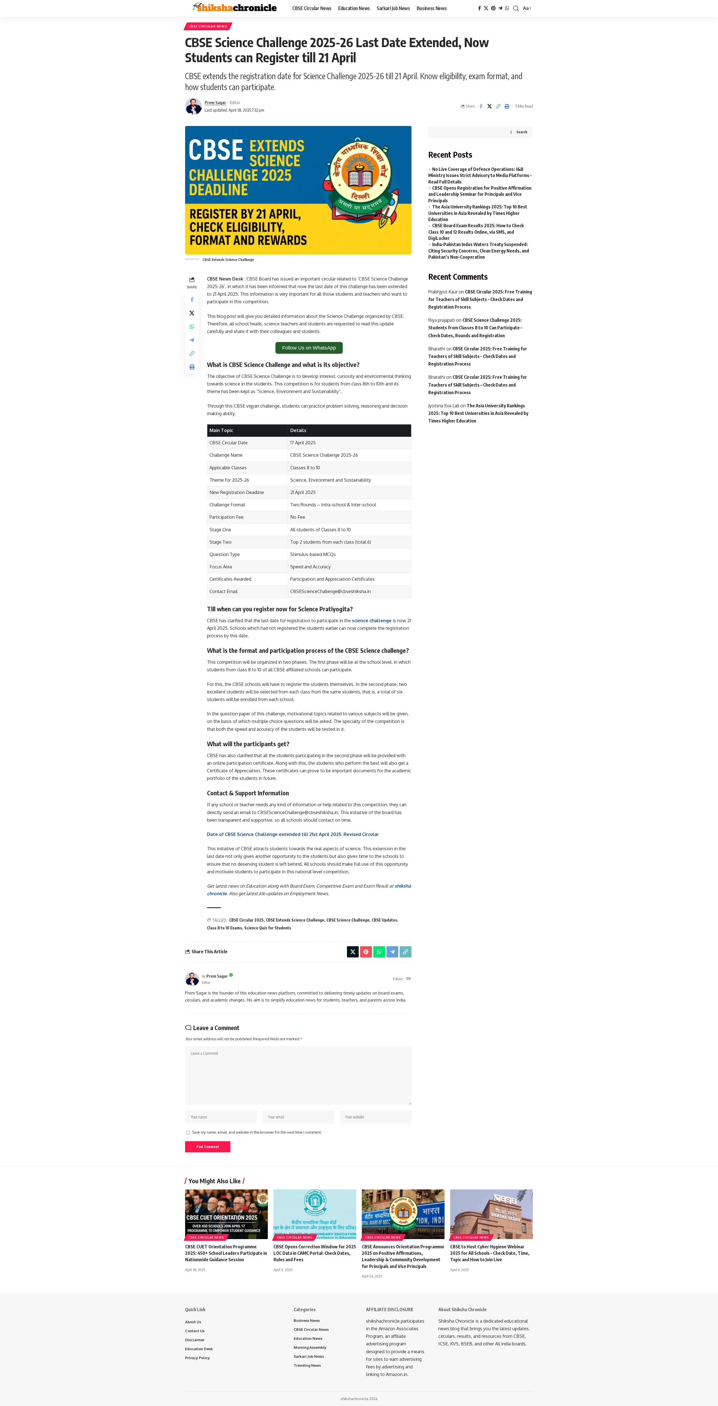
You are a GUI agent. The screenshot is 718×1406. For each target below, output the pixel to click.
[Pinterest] (493, 8)
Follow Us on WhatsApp (309, 348)
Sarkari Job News (309, 1356)
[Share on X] (489, 106)
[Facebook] (479, 8)
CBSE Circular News (208, 26)
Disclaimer (194, 1340)
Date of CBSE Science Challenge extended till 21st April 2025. (293, 834)
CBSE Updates (384, 920)
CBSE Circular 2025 (246, 920)
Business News (307, 1320)
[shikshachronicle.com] (234, 8)
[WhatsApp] (507, 8)
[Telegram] (500, 8)
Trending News (307, 1365)
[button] (516, 8)
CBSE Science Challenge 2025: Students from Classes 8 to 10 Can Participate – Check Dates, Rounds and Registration (475, 327)
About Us (193, 1322)
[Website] (408, 979)
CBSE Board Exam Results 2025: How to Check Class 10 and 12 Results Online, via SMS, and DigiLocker (476, 232)
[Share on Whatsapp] (192, 326)
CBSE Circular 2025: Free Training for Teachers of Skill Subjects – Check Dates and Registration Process (480, 299)
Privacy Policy (197, 1358)
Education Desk (199, 1349)
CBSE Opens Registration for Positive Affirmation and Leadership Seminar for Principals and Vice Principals (479, 194)
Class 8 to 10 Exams (224, 927)
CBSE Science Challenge (347, 920)
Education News (308, 1338)
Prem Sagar (215, 102)
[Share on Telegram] (192, 340)
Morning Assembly (310, 1347)
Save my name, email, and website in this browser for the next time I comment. (257, 1132)
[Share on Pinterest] (366, 951)
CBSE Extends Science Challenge (295, 920)
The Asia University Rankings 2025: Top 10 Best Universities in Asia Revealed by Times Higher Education (477, 213)
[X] (486, 8)
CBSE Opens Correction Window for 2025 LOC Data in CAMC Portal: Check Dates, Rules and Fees (314, 1253)
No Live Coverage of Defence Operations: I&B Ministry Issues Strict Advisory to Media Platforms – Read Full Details (480, 175)
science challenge (372, 620)
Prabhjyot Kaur (442, 292)
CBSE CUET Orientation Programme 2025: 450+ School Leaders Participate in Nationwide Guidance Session (226, 1253)
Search (521, 132)
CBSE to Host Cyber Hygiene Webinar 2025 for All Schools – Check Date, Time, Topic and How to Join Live (490, 1253)
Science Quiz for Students (267, 927)
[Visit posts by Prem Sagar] (192, 979)
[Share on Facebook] (481, 106)
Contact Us (194, 1331)
